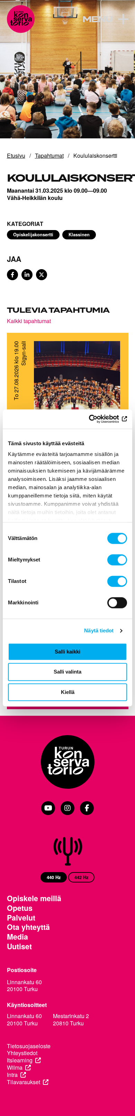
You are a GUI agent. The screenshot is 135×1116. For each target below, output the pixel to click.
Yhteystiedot (22, 1053)
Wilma (14, 1067)
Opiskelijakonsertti (33, 234)
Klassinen (79, 234)
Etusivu (16, 155)
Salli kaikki (67, 652)
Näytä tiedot (99, 630)
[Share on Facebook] (12, 274)
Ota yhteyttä (28, 927)
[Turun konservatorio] (67, 762)
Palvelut (21, 918)
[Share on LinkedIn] (27, 274)
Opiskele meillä (34, 898)
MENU (97, 20)
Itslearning (20, 1060)
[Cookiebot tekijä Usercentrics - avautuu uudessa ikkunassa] (97, 418)
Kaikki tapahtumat (29, 321)
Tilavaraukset (23, 1082)
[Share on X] (41, 274)
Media (17, 937)
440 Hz (54, 877)
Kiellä (67, 692)
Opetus (20, 908)
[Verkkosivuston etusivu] (21, 19)
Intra (12, 1075)
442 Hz (81, 877)
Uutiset (19, 946)
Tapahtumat (49, 155)
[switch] (117, 559)
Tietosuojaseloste (29, 1046)
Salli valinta (67, 672)
